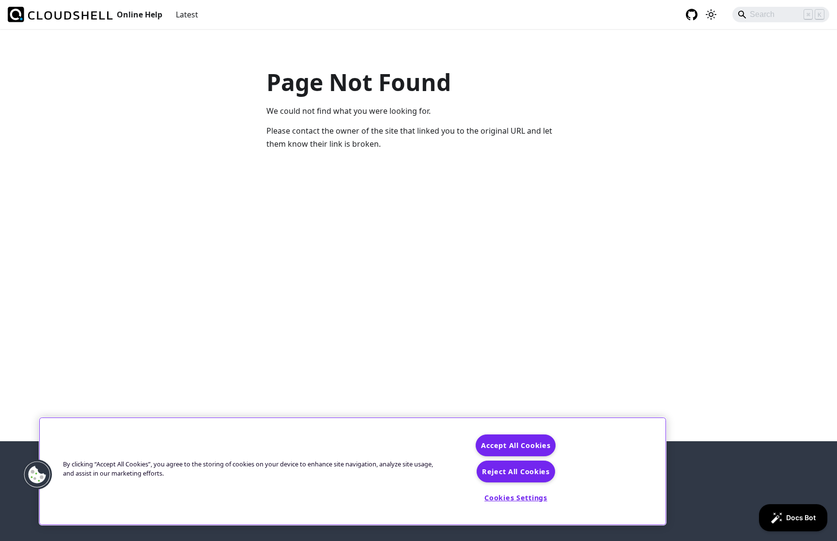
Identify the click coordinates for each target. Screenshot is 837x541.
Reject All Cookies (516, 471)
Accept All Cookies (515, 445)
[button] (37, 474)
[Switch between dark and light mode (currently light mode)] (711, 14)
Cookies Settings (515, 497)
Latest (187, 14)
